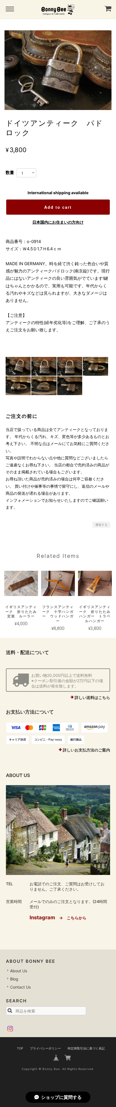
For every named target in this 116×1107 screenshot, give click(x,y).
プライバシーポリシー (45, 1048)
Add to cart (58, 207)
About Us (18, 970)
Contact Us (20, 987)
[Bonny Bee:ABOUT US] (58, 830)
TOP (20, 1048)
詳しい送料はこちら (92, 697)
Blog (14, 979)
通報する (101, 525)
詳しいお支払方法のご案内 (86, 750)
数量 (10, 172)
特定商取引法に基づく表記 (86, 1048)
